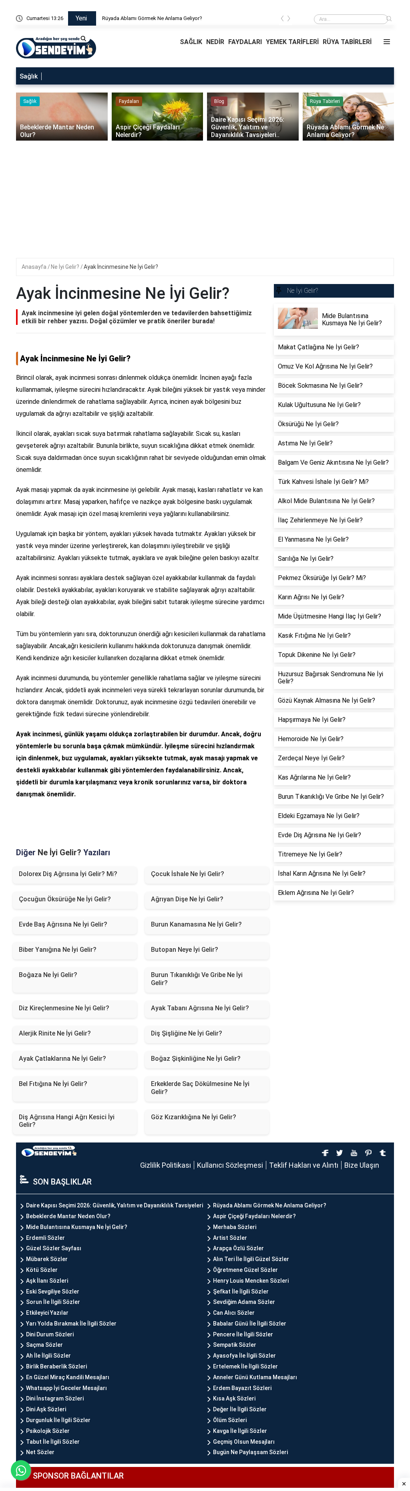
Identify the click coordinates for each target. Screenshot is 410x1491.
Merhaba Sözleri (234, 1227)
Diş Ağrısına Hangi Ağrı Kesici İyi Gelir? (67, 1120)
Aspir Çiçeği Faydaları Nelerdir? (254, 1216)
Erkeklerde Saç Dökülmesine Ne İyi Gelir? (200, 1087)
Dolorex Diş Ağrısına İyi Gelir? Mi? (68, 874)
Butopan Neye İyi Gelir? (184, 949)
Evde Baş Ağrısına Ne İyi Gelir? (63, 924)
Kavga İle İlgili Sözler (240, 1431)
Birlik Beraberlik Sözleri (56, 1366)
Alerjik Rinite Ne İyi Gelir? (55, 1033)
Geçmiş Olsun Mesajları (244, 1442)
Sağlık (29, 76)
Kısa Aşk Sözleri (234, 1398)
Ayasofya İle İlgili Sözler (244, 1355)
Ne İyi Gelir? (65, 267)
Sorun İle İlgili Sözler (53, 1302)
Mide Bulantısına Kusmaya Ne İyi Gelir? (76, 1227)
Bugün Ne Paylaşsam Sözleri (250, 1452)
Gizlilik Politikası (165, 1165)
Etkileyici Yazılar (47, 1313)
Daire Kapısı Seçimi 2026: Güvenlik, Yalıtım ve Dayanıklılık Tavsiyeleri (114, 1205)
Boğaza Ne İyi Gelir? (48, 975)
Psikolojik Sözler (48, 1431)
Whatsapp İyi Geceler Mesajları (66, 1388)
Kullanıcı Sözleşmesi (230, 1165)
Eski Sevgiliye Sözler (52, 1291)
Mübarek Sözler (47, 1259)
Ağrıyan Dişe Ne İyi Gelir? (187, 899)
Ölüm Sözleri (230, 1420)
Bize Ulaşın (361, 1165)
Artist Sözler (230, 1238)
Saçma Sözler (44, 1345)
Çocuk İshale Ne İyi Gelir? (187, 874)
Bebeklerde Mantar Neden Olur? (68, 1216)
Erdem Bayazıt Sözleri (242, 1388)
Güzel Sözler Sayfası (53, 1248)
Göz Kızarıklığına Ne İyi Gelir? (193, 1117)
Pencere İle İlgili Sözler (243, 1334)
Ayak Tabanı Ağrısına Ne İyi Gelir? (200, 1008)
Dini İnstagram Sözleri (55, 1398)
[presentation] (282, 19)
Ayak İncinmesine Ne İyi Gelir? (121, 267)
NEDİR (215, 42)
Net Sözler (40, 1452)
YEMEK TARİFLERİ (292, 42)
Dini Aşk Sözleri (46, 1409)
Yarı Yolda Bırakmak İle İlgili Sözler (71, 1323)
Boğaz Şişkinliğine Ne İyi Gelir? (196, 1058)
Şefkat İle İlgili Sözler (241, 1291)
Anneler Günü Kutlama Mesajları (255, 1377)
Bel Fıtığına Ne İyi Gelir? (53, 1084)
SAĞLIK (191, 42)
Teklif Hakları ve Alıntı (303, 1165)
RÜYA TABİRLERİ (347, 42)
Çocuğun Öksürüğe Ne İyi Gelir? (65, 899)
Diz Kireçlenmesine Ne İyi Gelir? (64, 1008)
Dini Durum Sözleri (50, 1334)
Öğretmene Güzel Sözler (245, 1270)
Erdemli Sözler (45, 1238)
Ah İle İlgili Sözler (48, 1355)
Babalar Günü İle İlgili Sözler (249, 1323)
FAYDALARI (245, 42)
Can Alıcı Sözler (234, 1313)
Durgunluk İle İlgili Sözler (58, 1420)
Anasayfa (35, 267)
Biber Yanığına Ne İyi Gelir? (57, 949)
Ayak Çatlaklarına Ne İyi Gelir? (62, 1058)
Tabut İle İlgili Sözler (53, 1442)
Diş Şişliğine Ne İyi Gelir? (186, 1033)
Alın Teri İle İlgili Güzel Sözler (251, 1259)
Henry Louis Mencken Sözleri (251, 1280)
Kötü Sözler (42, 1270)
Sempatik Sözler (234, 1345)
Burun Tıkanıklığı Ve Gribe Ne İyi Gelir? (197, 978)
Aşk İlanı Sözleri (47, 1280)
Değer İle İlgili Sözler (240, 1409)
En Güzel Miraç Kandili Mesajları (67, 1377)
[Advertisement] (210, 202)
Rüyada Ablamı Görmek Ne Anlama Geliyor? (152, 18)
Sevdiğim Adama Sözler (244, 1302)
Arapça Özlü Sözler (238, 1248)
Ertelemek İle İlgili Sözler (245, 1366)
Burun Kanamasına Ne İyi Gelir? (196, 924)
